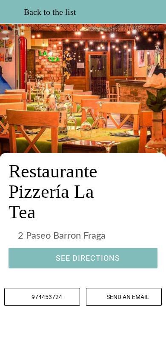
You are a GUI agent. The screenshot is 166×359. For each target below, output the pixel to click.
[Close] (12, 12)
